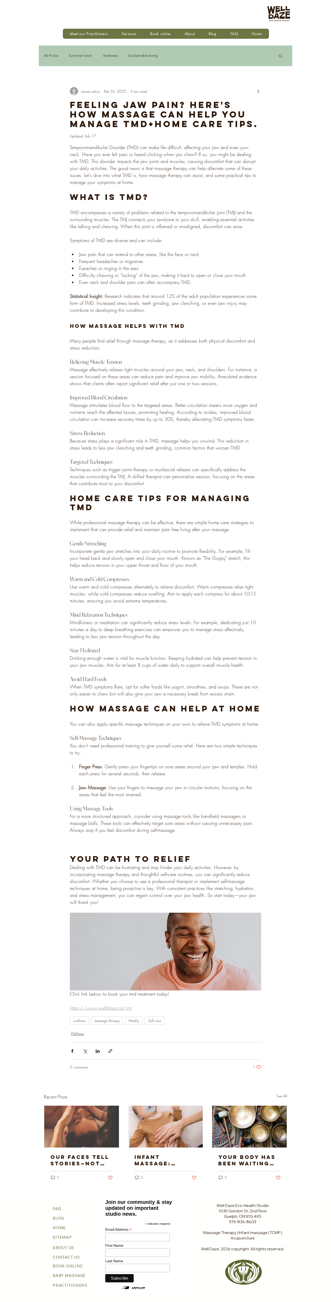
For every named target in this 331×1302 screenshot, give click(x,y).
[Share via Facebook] (72, 1051)
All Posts (51, 55)
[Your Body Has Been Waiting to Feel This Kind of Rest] (249, 1127)
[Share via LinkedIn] (97, 1051)
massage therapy (107, 1020)
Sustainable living (143, 55)
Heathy (134, 1020)
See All (281, 1096)
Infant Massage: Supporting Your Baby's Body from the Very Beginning (164, 1160)
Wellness (110, 55)
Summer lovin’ (81, 55)
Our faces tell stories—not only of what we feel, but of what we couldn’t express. (81, 1160)
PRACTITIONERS (70, 1285)
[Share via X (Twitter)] (84, 1051)
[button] (129, 34)
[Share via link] (110, 1051)
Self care (154, 1020)
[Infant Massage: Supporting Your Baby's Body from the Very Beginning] (165, 1127)
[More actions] (258, 91)
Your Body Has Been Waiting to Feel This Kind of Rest (247, 1160)
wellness (79, 1020)
